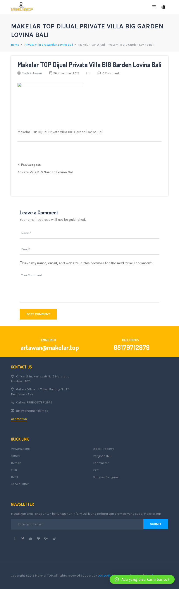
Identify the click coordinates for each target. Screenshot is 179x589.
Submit (155, 524)
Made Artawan (32, 73)
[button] (142, 579)
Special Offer (20, 484)
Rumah (16, 463)
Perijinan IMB (102, 456)
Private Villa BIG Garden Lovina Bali (48, 45)
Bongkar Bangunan (106, 477)
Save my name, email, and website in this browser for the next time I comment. (87, 263)
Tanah (15, 455)
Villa (14, 470)
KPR (96, 470)
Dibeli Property (103, 449)
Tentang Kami (20, 448)
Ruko (14, 477)
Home (15, 45)
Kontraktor (101, 463)
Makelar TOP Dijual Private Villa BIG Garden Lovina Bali (89, 64)
